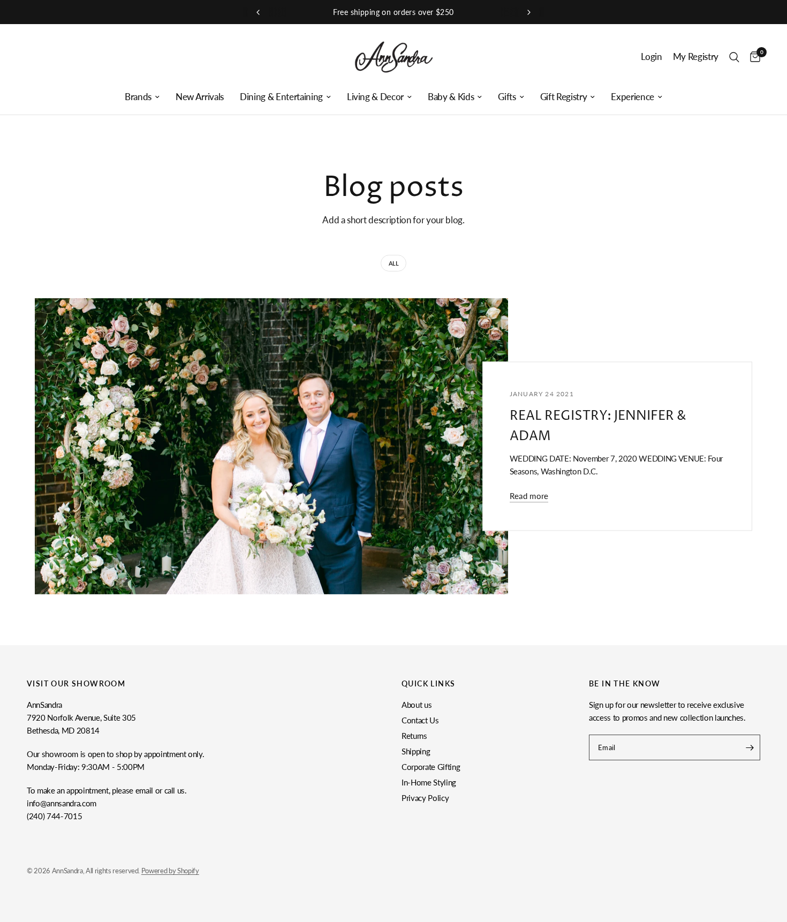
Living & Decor (375, 97)
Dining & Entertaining (281, 97)
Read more (529, 496)
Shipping (416, 751)
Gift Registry (563, 97)
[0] (752, 57)
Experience (632, 97)
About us (417, 704)
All (394, 263)
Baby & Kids (451, 97)
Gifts (507, 97)
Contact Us (420, 720)
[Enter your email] (749, 747)
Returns (414, 735)
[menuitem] (142, 97)
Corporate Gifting (431, 767)
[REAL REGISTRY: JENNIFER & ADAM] (271, 446)
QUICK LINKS (428, 683)
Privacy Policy (425, 798)
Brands (138, 97)
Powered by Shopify (170, 870)
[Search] (734, 57)
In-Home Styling (429, 782)
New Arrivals (200, 97)
